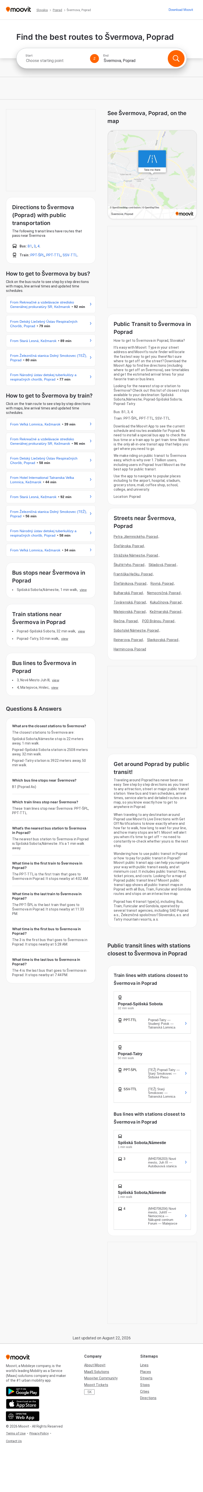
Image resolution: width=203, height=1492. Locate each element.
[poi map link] (152, 175)
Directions (148, 1398)
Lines (144, 1365)
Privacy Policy (39, 1433)
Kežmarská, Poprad (165, 612)
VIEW (83, 590)
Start (28, 55)
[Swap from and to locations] (94, 58)
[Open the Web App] (22, 1416)
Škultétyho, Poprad (129, 565)
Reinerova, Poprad (128, 640)
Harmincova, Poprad (130, 649)
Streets (146, 1378)
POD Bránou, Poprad (158, 621)
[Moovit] (18, 10)
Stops (145, 1385)
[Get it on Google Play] (22, 1391)
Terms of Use (15, 1433)
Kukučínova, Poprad (165, 602)
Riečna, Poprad (126, 621)
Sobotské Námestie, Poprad (136, 630)
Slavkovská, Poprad (162, 640)
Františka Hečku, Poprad (133, 574)
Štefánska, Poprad (129, 546)
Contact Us (14, 1441)
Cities (144, 1391)
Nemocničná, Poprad (163, 593)
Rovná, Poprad (162, 583)
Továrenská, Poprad (130, 602)
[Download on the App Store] (22, 1404)
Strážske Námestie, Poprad (136, 555)
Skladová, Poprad (162, 565)
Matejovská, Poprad (130, 612)
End (106, 55)
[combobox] (55, 60)
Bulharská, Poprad (128, 593)
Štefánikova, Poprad (130, 583)
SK (89, 1392)
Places (145, 1372)
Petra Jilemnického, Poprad (136, 537)
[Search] (176, 58)
